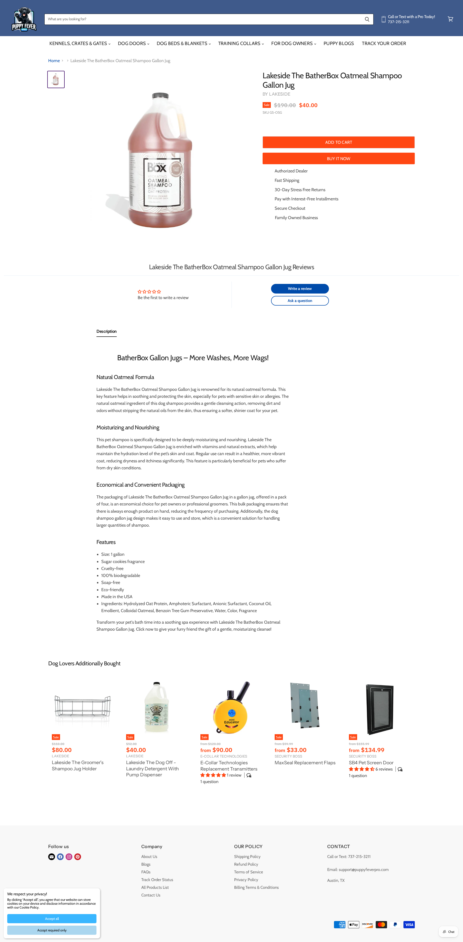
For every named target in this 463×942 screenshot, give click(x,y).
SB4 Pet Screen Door (371, 762)
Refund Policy (246, 864)
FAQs (145, 872)
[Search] (367, 19)
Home (54, 60)
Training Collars (239, 43)
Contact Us (150, 895)
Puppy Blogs (339, 43)
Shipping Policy (247, 856)
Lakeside (279, 94)
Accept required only (52, 930)
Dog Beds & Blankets (182, 43)
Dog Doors (132, 43)
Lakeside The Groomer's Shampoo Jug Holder (77, 765)
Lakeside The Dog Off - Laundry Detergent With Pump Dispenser (152, 768)
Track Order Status (157, 879)
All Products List (155, 887)
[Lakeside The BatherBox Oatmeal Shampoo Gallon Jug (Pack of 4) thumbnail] (56, 79)
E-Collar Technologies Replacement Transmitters (228, 766)
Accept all (52, 918)
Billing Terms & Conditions (256, 887)
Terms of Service (248, 872)
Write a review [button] (300, 288)
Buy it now (339, 158)
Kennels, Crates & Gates (78, 43)
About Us (149, 856)
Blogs (145, 864)
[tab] (106, 332)
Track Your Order (384, 43)
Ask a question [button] (300, 300)
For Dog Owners (292, 43)
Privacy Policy (246, 879)
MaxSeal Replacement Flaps (305, 762)
